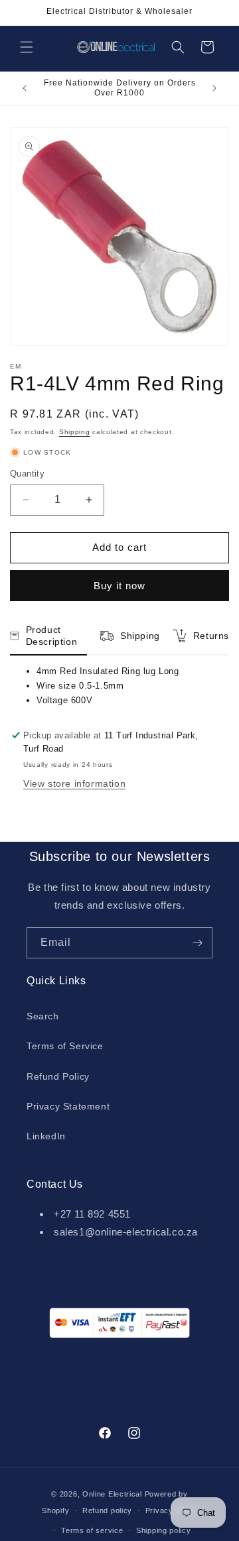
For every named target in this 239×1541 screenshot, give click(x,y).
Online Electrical (112, 1494)
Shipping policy (163, 1530)
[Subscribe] (197, 942)
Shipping (74, 431)
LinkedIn (46, 1136)
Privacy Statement (68, 1106)
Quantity (27, 474)
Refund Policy (58, 1076)
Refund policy (107, 1510)
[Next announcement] (214, 88)
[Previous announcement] (24, 88)
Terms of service (92, 1530)
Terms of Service (65, 1046)
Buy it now (119, 585)
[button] (26, 47)
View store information (74, 783)
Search (43, 1016)
